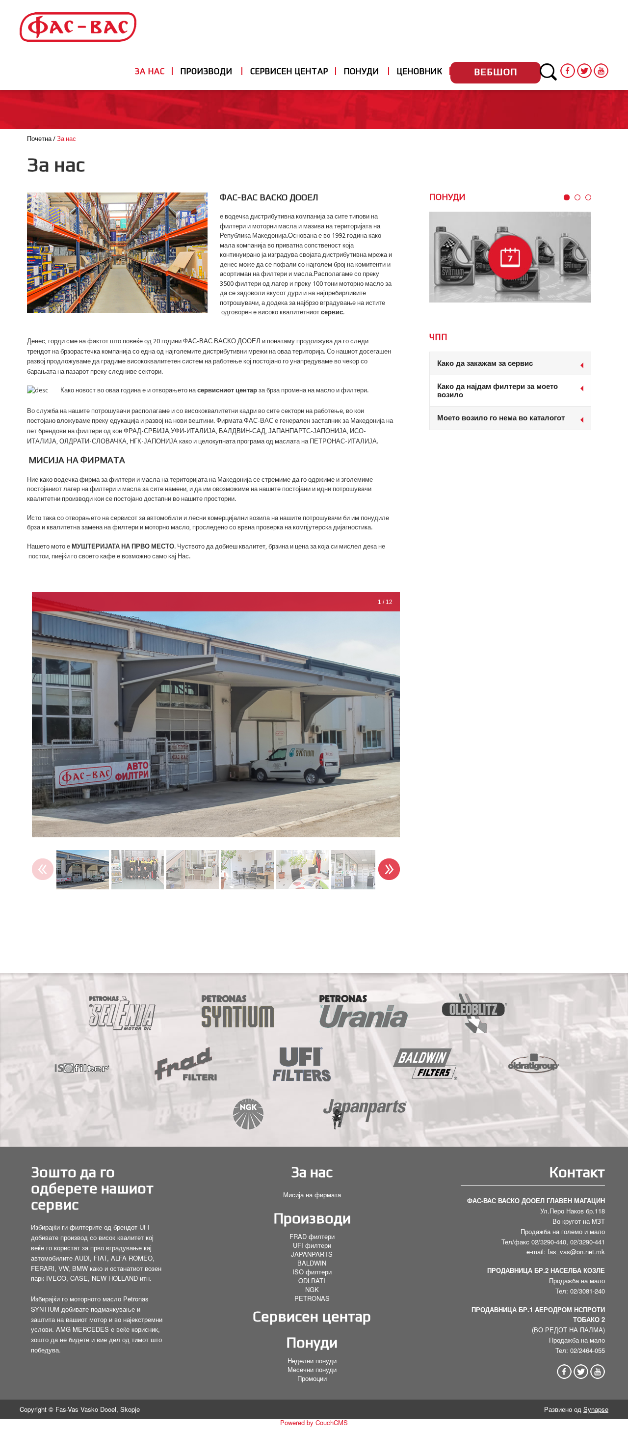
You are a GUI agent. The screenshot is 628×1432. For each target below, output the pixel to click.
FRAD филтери (312, 1236)
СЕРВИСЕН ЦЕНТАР (289, 71)
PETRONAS (312, 1298)
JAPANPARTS (312, 1254)
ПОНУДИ (361, 71)
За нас (312, 1172)
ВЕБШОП (496, 71)
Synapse (595, 1409)
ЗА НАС (150, 71)
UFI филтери (312, 1245)
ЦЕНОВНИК (420, 71)
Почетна (39, 138)
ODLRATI (311, 1280)
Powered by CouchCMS (314, 1422)
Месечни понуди (312, 1369)
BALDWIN (311, 1262)
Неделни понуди (312, 1360)
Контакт (577, 1172)
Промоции (312, 1378)
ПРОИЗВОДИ (207, 71)
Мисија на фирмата (312, 1194)
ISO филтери (312, 1271)
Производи (312, 1218)
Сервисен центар (312, 1316)
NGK (312, 1289)
